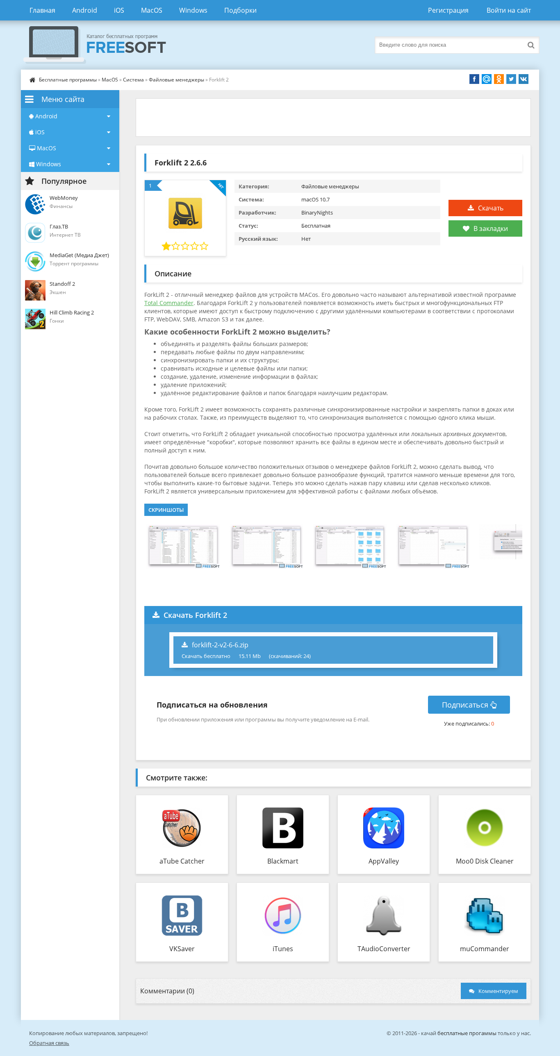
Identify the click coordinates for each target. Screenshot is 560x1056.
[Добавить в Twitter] (511, 79)
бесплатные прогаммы (466, 1033)
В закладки (490, 228)
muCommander (484, 948)
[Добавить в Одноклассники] (499, 79)
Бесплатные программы (68, 79)
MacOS (151, 10)
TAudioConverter (383, 948)
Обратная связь (49, 1043)
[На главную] (103, 45)
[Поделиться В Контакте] (523, 79)
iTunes (283, 948)
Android (84, 10)
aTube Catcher (182, 861)
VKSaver (182, 948)
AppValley (384, 861)
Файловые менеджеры (176, 79)
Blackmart (282, 861)
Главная (42, 10)
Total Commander (168, 303)
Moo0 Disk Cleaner (485, 861)
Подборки (240, 10)
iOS (119, 10)
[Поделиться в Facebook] (474, 79)
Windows (193, 10)
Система (133, 79)
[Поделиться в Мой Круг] (487, 79)
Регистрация (448, 10)
